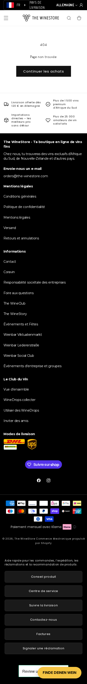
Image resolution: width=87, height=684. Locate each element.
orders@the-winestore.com (25, 176)
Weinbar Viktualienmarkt (22, 335)
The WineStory (15, 314)
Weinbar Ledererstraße (21, 345)
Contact (9, 262)
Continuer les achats (43, 71)
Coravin (9, 272)
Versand (9, 228)
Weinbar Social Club (18, 356)
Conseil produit (43, 576)
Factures (43, 634)
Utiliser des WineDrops (21, 410)
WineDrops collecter (19, 400)
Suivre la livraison (43, 605)
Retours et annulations (21, 238)
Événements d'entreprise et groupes (32, 366)
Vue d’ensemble (16, 389)
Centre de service (43, 591)
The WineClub (14, 303)
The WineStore (24, 538)
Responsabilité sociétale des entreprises (34, 282)
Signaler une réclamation (43, 648)
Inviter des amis (15, 421)
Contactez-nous (43, 619)
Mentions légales (16, 217)
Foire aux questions (18, 293)
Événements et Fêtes (20, 324)
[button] (6, 18)
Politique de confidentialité (24, 207)
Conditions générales (19, 196)
